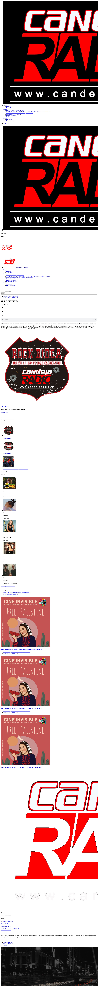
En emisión (8, 106)
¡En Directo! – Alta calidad (22, 267)
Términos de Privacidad (8, 943)
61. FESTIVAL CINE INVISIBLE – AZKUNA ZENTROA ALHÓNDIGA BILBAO (21, 708)
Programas (5, 105)
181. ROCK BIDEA (7, 453)
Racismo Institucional (11, 115)
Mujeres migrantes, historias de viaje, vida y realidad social (19, 113)
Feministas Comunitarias (11, 116)
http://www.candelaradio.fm (7, 921)
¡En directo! (6, 123)
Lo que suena (9, 119)
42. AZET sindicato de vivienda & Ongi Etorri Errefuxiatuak (15, 469)
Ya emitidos (9, 107)
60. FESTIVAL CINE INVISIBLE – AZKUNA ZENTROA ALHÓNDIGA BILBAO (21, 767)
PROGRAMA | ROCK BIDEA (10, 296)
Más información (4, 412)
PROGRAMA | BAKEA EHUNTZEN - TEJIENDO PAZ (16, 592)
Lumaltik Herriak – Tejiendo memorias (15, 110)
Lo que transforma (10, 120)
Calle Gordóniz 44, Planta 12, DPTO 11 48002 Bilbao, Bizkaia (10, 929)
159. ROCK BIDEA (7, 438)
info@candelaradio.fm (6, 926)
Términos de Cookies (8, 942)
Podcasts (5, 109)
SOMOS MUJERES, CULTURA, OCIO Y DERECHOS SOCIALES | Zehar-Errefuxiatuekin (28, 111)
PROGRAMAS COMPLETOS (10, 297)
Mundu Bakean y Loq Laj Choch (13, 114)
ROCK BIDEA (5, 406)
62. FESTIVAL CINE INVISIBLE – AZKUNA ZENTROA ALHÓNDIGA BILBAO (21, 649)
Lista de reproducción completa (8, 586)
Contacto (5, 945)
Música (5, 118)
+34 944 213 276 (4, 923)
